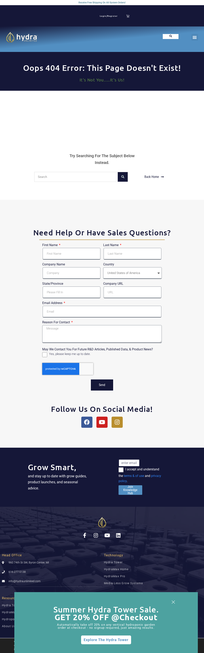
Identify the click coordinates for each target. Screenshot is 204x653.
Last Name (111, 245)
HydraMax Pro (114, 576)
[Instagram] (117, 422)
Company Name (53, 264)
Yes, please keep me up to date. (70, 354)
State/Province (52, 284)
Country (108, 264)
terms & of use (134, 476)
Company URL (113, 284)
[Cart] (128, 16)
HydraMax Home (116, 569)
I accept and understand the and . (140, 475)
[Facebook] (86, 422)
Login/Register (109, 15)
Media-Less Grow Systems (123, 583)
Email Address (52, 303)
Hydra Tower (113, 562)
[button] (194, 37)
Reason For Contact (56, 322)
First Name (50, 245)
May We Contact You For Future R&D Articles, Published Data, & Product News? (97, 348)
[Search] (123, 177)
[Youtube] (102, 422)
